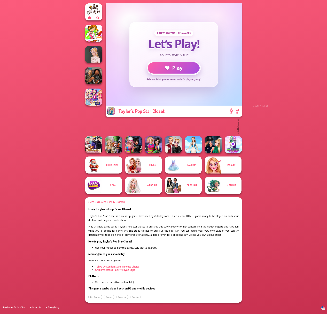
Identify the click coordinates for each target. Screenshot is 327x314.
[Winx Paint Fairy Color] (93, 33)
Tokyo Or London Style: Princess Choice (117, 266)
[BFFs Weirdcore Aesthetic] (153, 144)
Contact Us (36, 307)
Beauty (112, 202)
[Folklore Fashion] (193, 144)
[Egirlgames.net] (89, 17)
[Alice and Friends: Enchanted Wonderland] (113, 144)
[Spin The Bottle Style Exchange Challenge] (133, 144)
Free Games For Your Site (14, 307)
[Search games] (98, 17)
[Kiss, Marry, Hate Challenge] (173, 144)
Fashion (135, 297)
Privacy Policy (53, 307)
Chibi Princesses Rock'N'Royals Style (115, 269)
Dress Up (121, 202)
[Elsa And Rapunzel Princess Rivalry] (93, 97)
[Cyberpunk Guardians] (93, 75)
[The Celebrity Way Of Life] (233, 144)
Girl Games (101, 202)
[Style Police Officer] (213, 144)
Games (91, 202)
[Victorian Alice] (93, 54)
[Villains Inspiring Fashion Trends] (93, 144)
